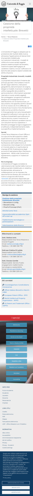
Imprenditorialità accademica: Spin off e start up (15, 215)
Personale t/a (6, 400)
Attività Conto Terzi (9, 211)
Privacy (4, 442)
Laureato (5, 395)
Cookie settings (7, 447)
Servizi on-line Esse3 (16, 337)
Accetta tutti (16, 492)
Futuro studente (7, 390)
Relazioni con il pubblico (16, 367)
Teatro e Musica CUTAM (16, 343)
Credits (4, 411)
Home (3, 37)
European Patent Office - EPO (15, 295)
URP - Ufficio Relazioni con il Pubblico (14, 424)
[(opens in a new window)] (29, 46)
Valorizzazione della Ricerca (13, 225)
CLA (16, 355)
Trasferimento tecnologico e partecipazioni (13, 221)
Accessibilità (6, 435)
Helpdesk (16, 349)
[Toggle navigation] (30, 3)
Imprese (5, 403)
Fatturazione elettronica (10, 421)
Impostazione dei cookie (16, 482)
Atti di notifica (6, 440)
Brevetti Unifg (9, 205)
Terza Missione (12, 37)
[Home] (16, 4)
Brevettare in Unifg (11, 202)
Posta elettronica (7, 414)
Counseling (16, 379)
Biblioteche (16, 325)
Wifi (3, 416)
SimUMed (16, 373)
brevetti (5, 179)
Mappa (4, 419)
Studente (5, 393)
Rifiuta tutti (16, 487)
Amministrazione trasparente (11, 438)
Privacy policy (7, 477)
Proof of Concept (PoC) (12, 207)
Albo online (6, 433)
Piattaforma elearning (16, 331)
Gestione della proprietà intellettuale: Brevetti (12, 199)
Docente (5, 398)
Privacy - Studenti (8, 445)
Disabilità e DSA (16, 361)
